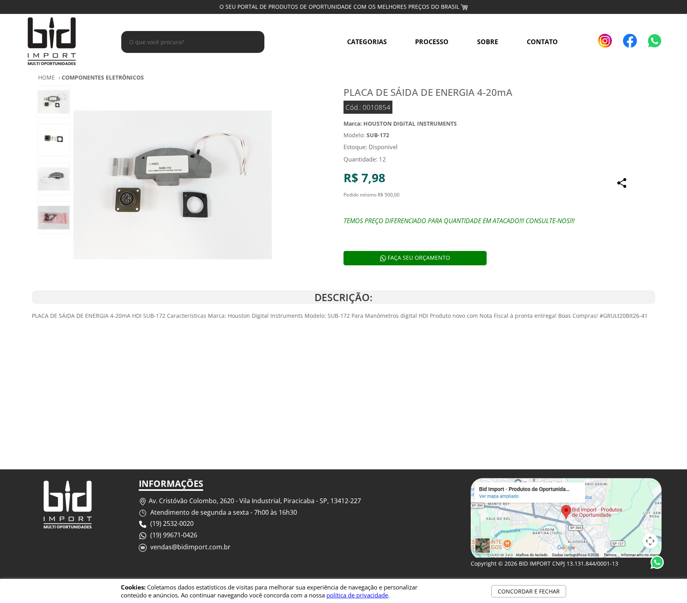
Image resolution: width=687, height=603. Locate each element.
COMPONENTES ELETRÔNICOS (103, 77)
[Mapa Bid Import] (566, 555)
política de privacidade (357, 595)
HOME (46, 77)
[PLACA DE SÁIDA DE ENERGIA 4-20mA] (172, 186)
